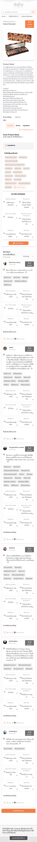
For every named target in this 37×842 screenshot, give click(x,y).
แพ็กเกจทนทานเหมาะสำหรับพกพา (14, 165)
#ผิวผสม (25, 277)
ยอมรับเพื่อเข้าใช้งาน (18, 838)
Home (4, 16)
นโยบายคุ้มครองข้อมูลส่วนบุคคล (20, 830)
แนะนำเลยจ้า (17, 180)
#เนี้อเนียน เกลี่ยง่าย (20, 281)
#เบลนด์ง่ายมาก (18, 578)
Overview (10, 126)
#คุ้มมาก (6, 575)
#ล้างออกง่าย (17, 374)
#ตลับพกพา (7, 578)
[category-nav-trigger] (33, 12)
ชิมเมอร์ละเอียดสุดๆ (24, 183)
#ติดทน (21, 474)
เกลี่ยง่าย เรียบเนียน (10, 157)
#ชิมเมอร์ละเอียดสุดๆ (18, 575)
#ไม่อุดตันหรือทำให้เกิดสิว (11, 470)
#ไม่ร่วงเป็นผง (25, 385)
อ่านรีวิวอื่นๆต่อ (18, 810)
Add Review (19, 243)
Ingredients (26, 126)
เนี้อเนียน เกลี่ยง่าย (20, 176)
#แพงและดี (17, 277)
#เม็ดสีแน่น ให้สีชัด (23, 381)
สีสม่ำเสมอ (18, 168)
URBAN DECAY (13, 16)
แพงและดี (8, 172)
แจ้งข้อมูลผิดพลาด (27, 129)
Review (18, 126)
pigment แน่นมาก (10, 183)
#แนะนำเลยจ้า (8, 567)
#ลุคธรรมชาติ (8, 281)
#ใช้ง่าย (6, 385)
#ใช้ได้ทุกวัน (7, 285)
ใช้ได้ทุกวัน (8, 180)
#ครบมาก (21, 571)
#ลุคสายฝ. (18, 377)
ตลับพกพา (8, 187)
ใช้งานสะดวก (23, 157)
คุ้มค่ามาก (26, 168)
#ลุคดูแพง (29, 578)
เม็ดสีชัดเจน (8, 168)
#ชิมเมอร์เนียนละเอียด (10, 474)
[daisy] (18, 6)
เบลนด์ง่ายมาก (17, 172)
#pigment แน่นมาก (10, 571)
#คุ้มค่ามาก (7, 277)
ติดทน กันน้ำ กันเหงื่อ (11, 161)
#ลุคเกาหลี (27, 377)
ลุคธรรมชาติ (8, 176)
